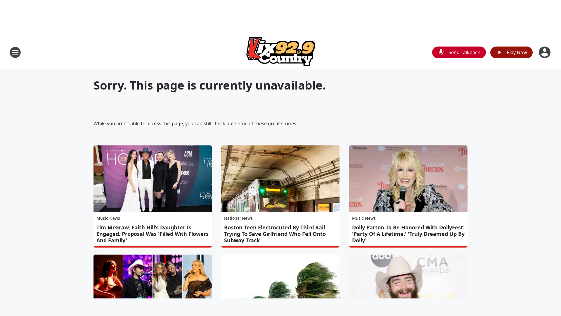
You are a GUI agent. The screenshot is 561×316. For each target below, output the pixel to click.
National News (238, 218)
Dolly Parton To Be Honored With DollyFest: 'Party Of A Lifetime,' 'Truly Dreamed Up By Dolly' (408, 233)
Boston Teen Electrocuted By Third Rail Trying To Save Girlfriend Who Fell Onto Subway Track (275, 233)
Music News (108, 218)
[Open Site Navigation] (15, 52)
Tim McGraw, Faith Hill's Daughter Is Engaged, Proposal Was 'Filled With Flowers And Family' (152, 233)
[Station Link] (280, 52)
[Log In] (545, 52)
